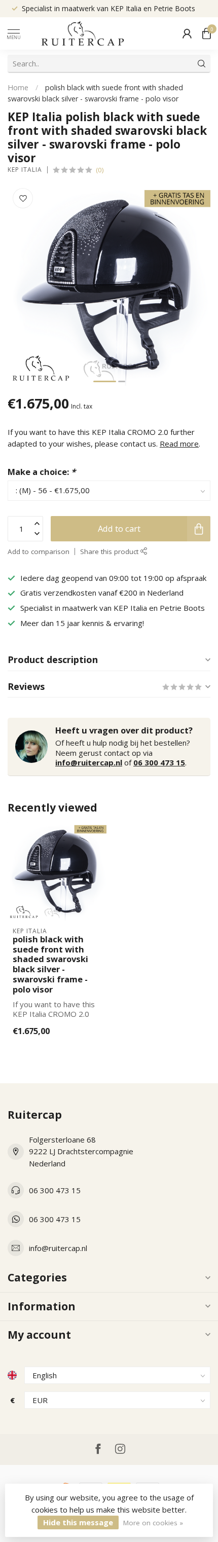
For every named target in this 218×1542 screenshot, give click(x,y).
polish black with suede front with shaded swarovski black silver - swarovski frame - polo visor (50, 964)
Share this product (110, 551)
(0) (100, 169)
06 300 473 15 (159, 762)
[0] (206, 33)
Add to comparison (38, 551)
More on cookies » (153, 1522)
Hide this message (78, 1522)
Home (18, 87)
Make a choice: (42, 472)
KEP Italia (25, 170)
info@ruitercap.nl (88, 762)
